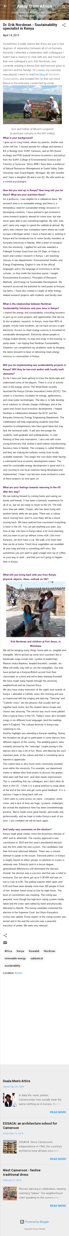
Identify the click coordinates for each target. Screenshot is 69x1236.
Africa (8, 951)
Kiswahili (34, 951)
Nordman (49, 951)
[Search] (64, 7)
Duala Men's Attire (16, 1081)
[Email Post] (5, 943)
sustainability (12, 965)
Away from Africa (34, 6)
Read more (58, 1112)
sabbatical (37, 958)
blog (42, 74)
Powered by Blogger (36, 1221)
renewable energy (15, 958)
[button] (64, 26)
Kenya (20, 951)
